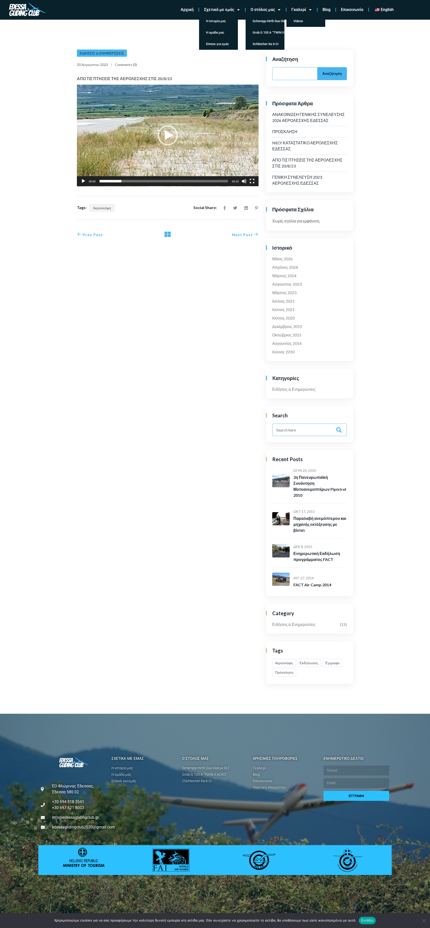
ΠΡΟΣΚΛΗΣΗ (284, 131)
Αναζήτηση (285, 59)
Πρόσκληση (284, 672)
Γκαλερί (298, 9)
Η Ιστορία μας (216, 21)
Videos (298, 21)
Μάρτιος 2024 (284, 275)
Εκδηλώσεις (309, 663)
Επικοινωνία (352, 9)
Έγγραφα (332, 663)
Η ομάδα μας (215, 32)
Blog (326, 9)
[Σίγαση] (244, 181)
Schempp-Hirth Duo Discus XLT (268, 21)
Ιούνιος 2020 (283, 318)
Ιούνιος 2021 (283, 309)
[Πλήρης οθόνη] (252, 181)
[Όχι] (423, 920)
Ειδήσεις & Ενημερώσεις (102, 53)
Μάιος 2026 (282, 258)
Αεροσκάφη (102, 208)
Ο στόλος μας (263, 9)
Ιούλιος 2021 (283, 301)
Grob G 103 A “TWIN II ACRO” (268, 32)
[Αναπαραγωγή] (83, 181)
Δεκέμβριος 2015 (287, 326)
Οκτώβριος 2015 (286, 334)
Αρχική (187, 9)
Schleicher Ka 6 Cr (266, 44)
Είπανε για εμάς (217, 44)
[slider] (164, 181)
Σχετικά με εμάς (219, 9)
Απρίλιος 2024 (285, 267)
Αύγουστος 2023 (287, 284)
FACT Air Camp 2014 (312, 584)
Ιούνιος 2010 (283, 351)
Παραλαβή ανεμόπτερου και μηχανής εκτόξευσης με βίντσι (319, 524)
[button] (168, 135)
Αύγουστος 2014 (287, 343)
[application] (168, 135)
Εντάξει (367, 920)
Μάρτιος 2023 (284, 292)
